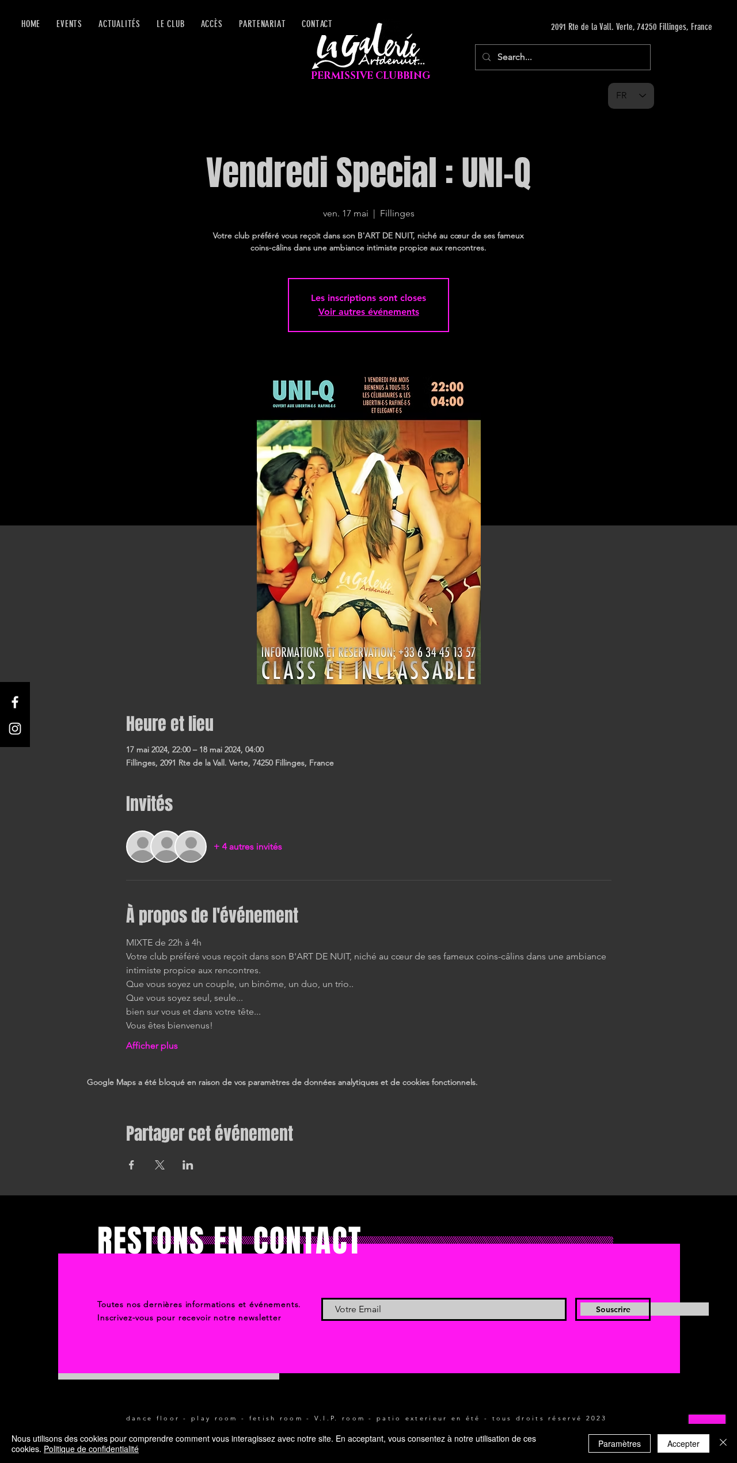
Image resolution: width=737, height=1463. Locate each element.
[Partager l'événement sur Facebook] (131, 1164)
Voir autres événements (368, 311)
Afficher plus (152, 1045)
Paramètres (619, 1443)
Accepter (683, 1443)
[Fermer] (723, 1443)
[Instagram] (15, 729)
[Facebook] (15, 702)
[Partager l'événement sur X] (159, 1164)
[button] (212, 24)
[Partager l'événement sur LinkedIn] (188, 1164)
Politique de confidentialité (91, 1448)
